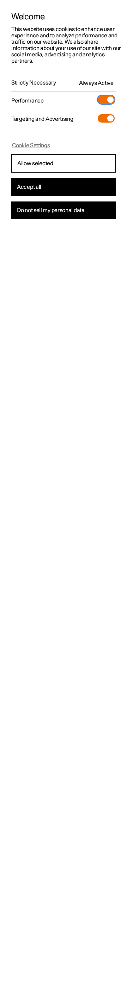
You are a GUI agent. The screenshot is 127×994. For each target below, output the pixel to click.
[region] (63, 497)
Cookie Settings (31, 145)
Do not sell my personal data (51, 210)
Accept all (29, 187)
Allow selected (35, 163)
